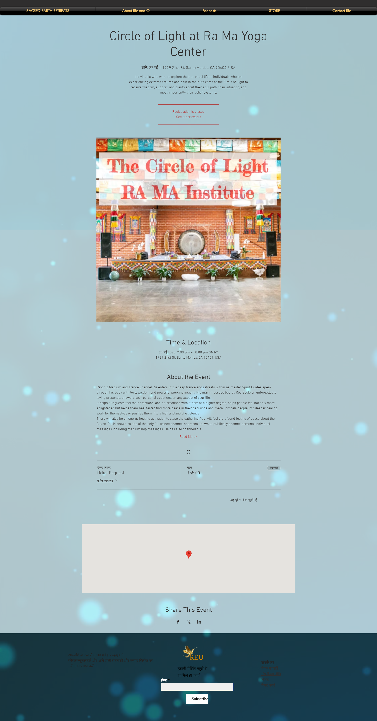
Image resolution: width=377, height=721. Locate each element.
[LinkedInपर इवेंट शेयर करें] (199, 622)
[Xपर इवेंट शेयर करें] (189, 622)
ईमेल (164, 680)
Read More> (188, 437)
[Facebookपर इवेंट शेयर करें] (178, 622)
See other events (188, 117)
